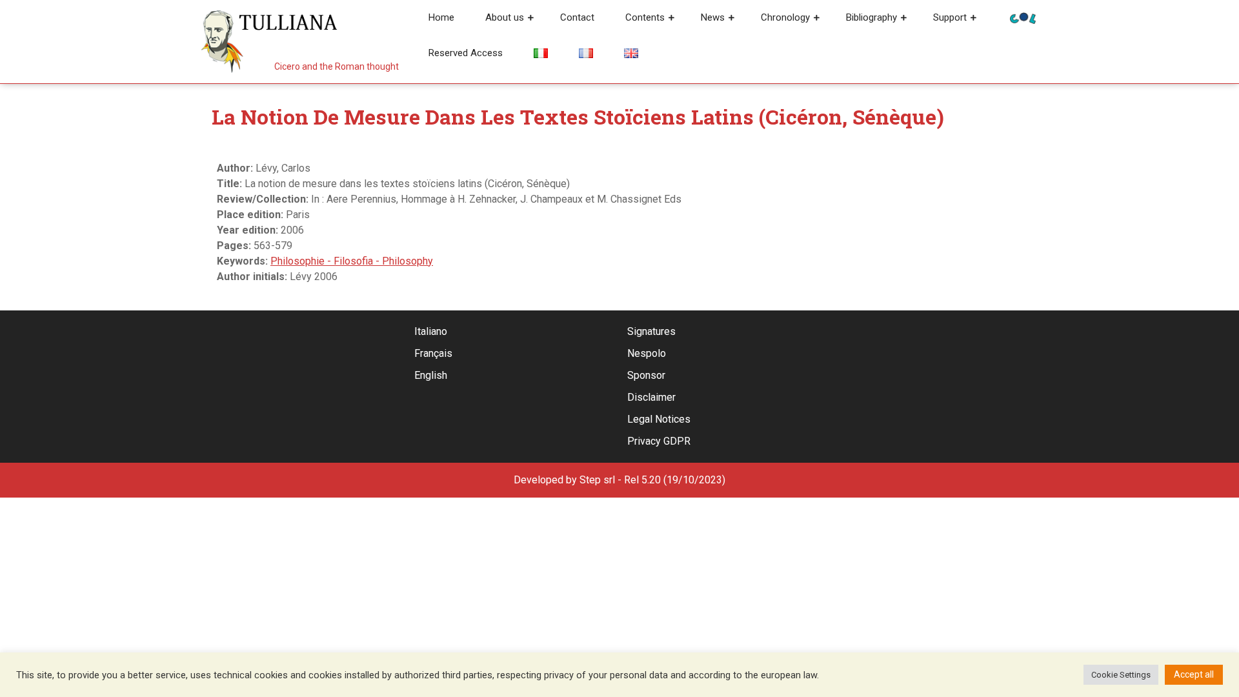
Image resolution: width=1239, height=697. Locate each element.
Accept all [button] (1194, 674)
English (430, 375)
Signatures (651, 331)
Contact (577, 17)
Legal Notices (658, 419)
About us (504, 17)
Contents (645, 17)
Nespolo (646, 353)
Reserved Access (465, 53)
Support (950, 17)
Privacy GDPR (658, 441)
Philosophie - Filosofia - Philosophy (351, 261)
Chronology (785, 17)
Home (441, 17)
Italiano (430, 331)
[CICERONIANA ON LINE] (1023, 17)
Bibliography (871, 17)
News (713, 17)
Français (433, 353)
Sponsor (646, 375)
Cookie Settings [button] (1121, 675)
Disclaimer (651, 397)
